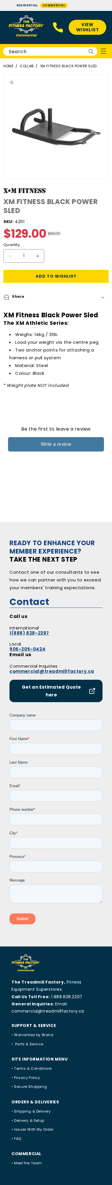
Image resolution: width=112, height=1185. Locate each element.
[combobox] (50, 51)
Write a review (56, 444)
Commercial (54, 5)
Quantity (11, 244)
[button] (56, 297)
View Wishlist (87, 27)
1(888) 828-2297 (29, 633)
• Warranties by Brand (32, 1034)
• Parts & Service (27, 1044)
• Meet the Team (26, 1163)
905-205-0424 (27, 649)
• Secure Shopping (29, 1086)
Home (8, 66)
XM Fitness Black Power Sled (68, 66)
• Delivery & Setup (28, 1120)
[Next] (106, 126)
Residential (27, 5)
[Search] (91, 51)
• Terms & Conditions (31, 1068)
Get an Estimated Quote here (51, 691)
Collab (27, 66)
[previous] (5, 126)
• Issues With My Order (32, 1129)
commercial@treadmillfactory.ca (51, 671)
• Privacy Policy (25, 1077)
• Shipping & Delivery (31, 1111)
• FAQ (16, 1138)
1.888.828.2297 (66, 997)
